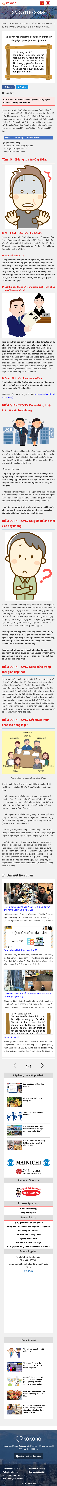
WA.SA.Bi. (28, 1271)
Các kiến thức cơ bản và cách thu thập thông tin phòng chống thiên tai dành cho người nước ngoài (33, 1380)
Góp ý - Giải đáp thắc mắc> (30, 1456)
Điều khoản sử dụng (37, 1468)
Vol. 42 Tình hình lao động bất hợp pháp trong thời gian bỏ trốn (34, 1143)
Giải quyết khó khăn (19, 24)
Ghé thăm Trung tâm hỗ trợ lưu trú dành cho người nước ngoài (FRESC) (27, 995)
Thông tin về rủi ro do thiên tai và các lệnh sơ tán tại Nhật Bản (32, 1365)
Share (9, 87)
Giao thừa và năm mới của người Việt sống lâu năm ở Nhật (34, 1393)
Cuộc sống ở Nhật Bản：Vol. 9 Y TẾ (20, 950)
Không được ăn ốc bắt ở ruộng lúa (32, 1099)
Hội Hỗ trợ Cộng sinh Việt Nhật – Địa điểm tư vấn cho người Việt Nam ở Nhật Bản (27, 908)
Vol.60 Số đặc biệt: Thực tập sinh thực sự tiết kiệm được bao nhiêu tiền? (33, 1129)
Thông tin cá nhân (10, 1472)
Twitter (23, 87)
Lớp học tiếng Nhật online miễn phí (33, 1085)
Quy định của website (11, 1468)
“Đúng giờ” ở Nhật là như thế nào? (33, 1113)
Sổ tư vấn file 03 (11, 1037)
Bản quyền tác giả (36, 1472)
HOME (4, 24)
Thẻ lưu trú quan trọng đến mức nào (34, 1350)
